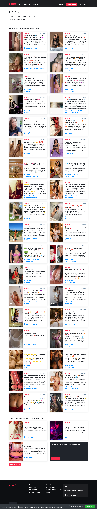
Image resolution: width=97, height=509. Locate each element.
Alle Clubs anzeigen (15, 464)
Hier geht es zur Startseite (17, 19)
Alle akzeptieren (90, 506)
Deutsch (61, 4)
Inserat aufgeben (71, 4)
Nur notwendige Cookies (77, 506)
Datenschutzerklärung (56, 507)
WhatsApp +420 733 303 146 (75, 490)
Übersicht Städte (50, 487)
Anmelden (84, 4)
